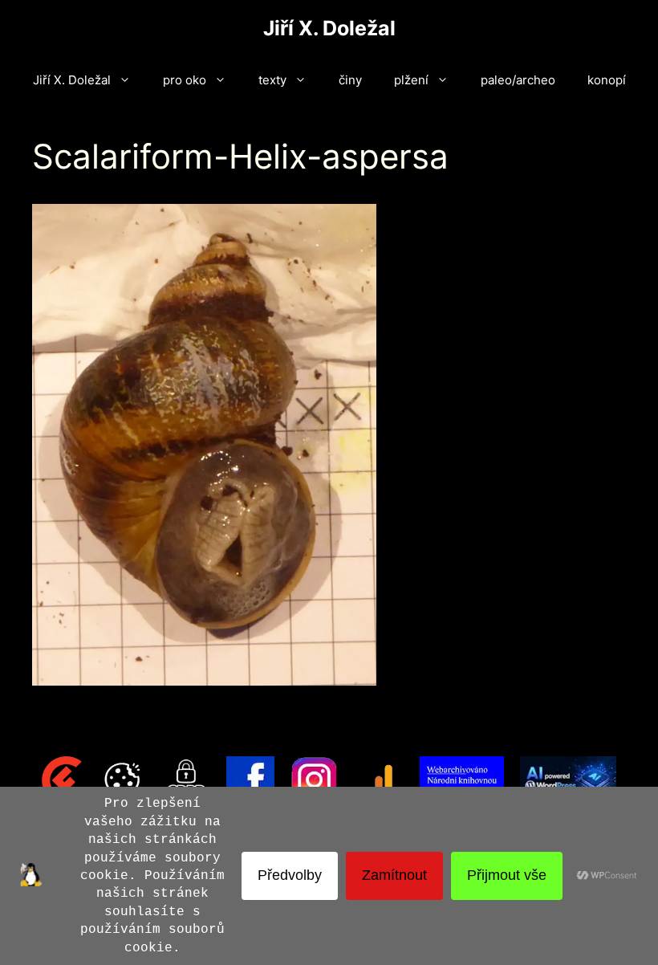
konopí (606, 80)
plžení (411, 80)
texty (272, 80)
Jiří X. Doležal (329, 28)
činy (350, 80)
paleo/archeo (518, 80)
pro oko (184, 80)
